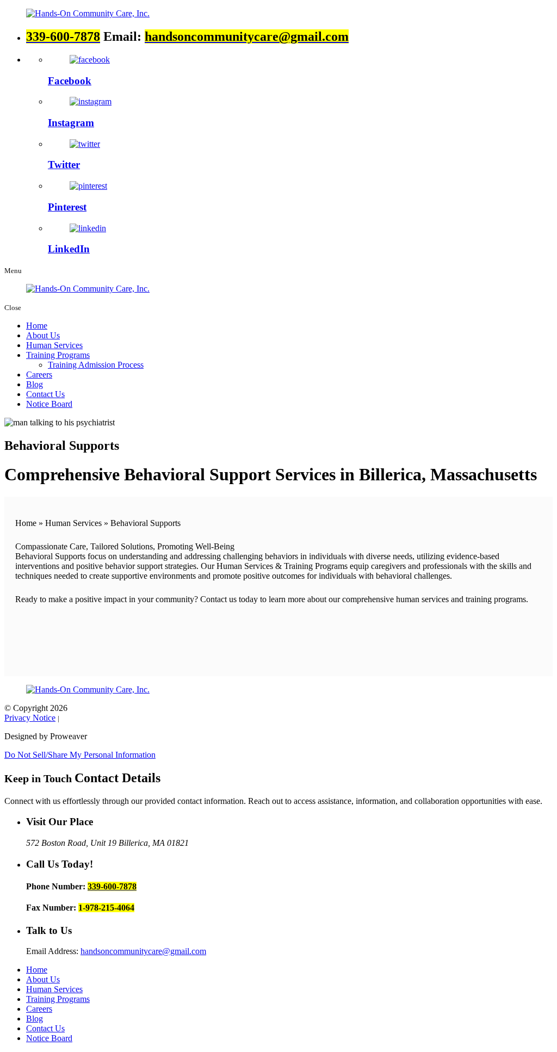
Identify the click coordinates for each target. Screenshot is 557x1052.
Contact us (218, 599)
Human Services (54, 345)
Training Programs (58, 355)
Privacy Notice (29, 717)
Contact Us (45, 394)
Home (36, 325)
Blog (34, 384)
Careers (39, 374)
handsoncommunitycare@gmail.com (143, 951)
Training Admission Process (96, 364)
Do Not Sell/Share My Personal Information (80, 754)
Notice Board (49, 404)
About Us (43, 335)
